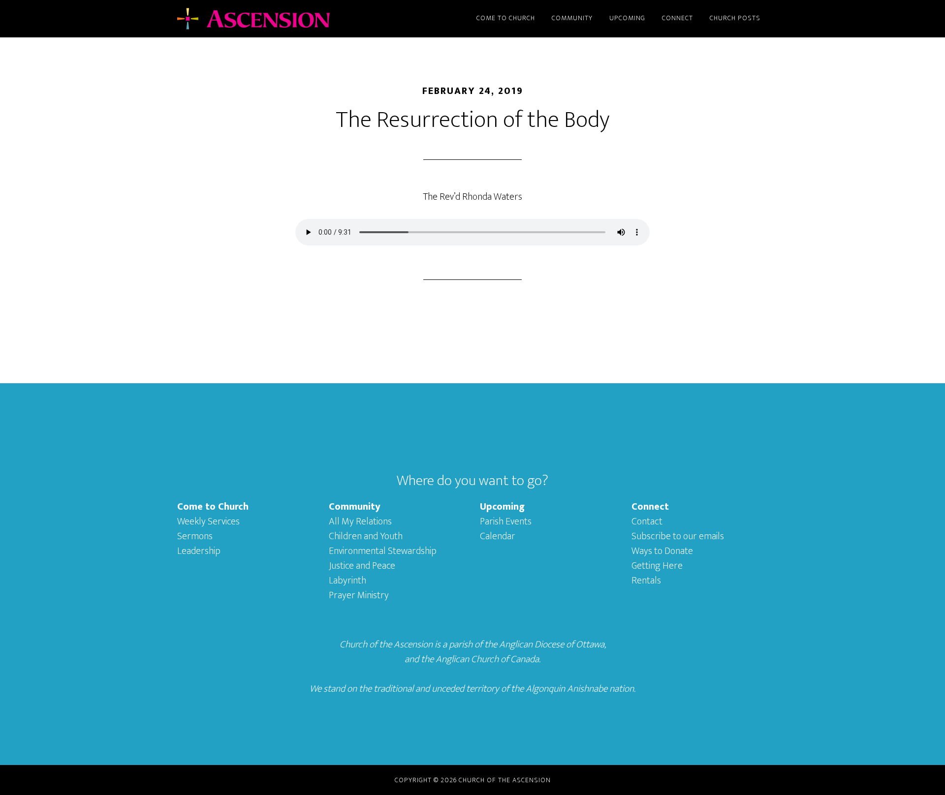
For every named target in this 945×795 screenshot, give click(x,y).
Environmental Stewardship (383, 551)
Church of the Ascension (265, 18)
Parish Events (506, 521)
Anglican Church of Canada (487, 659)
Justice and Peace (362, 565)
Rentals (646, 580)
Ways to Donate (662, 551)
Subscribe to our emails (677, 536)
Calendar (497, 536)
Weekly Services (208, 521)
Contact (646, 521)
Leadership (198, 551)
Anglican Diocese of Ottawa (551, 644)
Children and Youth (366, 536)
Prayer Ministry (359, 595)
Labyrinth (347, 580)
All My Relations (360, 521)
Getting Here (657, 565)
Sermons (195, 536)
